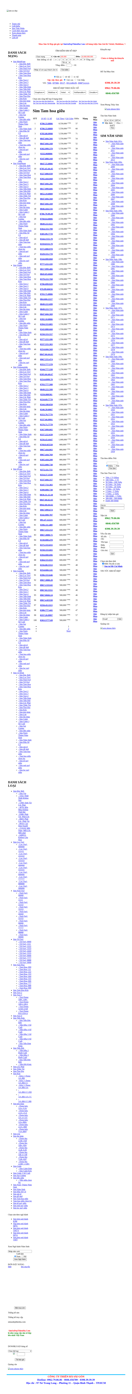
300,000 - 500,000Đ (114, 498)
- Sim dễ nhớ (23, 138)
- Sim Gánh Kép (25, 1171)
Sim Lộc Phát (18, 1067)
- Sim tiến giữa (24, 119)
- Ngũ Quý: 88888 (23, 931)
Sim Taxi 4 (17, 1016)
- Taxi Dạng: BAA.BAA (23, 1012)
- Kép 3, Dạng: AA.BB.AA (24, 1086)
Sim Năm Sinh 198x (114, 259)
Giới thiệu (16, 26)
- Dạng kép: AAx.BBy (23, 1121)
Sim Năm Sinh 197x (114, 308)
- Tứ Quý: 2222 (24, 946)
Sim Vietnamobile (20, 367)
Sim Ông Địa (18, 1071)
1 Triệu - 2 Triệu (112, 494)
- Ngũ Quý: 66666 (23, 922)
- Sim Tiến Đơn (24, 87)
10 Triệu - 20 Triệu (113, 487)
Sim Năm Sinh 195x (114, 405)
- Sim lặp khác (24, 105)
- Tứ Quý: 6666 (24, 955)
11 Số (49, 118)
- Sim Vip (22, 793)
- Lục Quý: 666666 (22, 873)
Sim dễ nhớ (17, 1196)
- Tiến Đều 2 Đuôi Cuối (23, 1051)
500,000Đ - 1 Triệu (113, 496)
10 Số (43, 118)
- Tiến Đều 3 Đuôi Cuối (23, 1056)
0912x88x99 (71, 83)
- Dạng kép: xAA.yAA (23, 1112)
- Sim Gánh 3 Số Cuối (23, 111)
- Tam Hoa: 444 (24, 976)
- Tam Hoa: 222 (24, 972)
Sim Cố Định (18, 673)
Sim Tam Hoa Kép (20, 990)
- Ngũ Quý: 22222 (23, 903)
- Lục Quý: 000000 (22, 845)
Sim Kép (16, 1074)
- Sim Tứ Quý (24, 71)
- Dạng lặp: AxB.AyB (22, 1149)
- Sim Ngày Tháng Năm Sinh (23, 124)
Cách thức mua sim (20, 31)
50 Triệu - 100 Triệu (114, 482)
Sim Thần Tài (18, 1069)
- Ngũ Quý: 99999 (23, 936)
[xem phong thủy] (15, 1369)
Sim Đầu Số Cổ (19, 1192)
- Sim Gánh (23, 108)
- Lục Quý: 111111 (22, 850)
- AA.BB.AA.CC (25, 1095)
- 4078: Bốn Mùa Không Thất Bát (23, 809)
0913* (62, 83)
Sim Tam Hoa (18, 965)
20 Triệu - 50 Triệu (113, 484)
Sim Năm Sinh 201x (114, 141)
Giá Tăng (60, 118)
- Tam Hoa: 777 (24, 983)
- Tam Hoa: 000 (24, 967)
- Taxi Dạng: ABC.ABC (23, 998)
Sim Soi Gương (19, 1175)
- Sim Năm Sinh (24, 129)
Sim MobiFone (19, 61)
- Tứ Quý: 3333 (24, 949)
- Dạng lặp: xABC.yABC (24, 1163)
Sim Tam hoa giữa (20, 1199)
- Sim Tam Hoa (24, 73)
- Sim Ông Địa (24, 96)
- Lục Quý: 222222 (22, 855)
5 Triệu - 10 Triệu (113, 489)
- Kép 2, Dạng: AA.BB (24, 1077)
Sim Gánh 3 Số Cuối (21, 1173)
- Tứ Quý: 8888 (24, 960)
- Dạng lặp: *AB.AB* (22, 1158)
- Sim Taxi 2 (23, 80)
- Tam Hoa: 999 (24, 988)
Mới (9, 1267)
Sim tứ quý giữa (19, 1203)
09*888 (55, 83)
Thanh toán (16, 35)
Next (69, 631)
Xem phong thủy (19, 33)
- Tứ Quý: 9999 (24, 962)
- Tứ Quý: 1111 (24, 944)
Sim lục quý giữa (20, 1208)
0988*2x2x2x (83, 83)
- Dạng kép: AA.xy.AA (23, 1116)
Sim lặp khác (18, 1136)
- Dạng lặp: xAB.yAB (22, 1139)
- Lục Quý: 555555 (22, 868)
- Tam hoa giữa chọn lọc (24, 146)
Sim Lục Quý (18, 842)
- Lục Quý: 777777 (22, 878)
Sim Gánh (17, 1166)
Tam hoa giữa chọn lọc (22, 1201)
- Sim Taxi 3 (23, 82)
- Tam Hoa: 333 (24, 974)
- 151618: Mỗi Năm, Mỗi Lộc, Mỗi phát (24, 830)
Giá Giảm (69, 118)
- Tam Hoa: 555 (24, 979)
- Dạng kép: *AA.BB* (23, 1130)
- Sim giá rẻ (23, 136)
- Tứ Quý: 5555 (24, 953)
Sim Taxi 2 (17, 993)
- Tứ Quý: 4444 (24, 951)
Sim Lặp (16, 1134)
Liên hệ (15, 38)
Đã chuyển (25, 1267)
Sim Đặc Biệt (18, 791)
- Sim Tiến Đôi (24, 89)
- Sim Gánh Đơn (25, 1168)
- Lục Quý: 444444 (22, 864)
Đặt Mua (95, 123)
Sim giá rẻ (17, 1194)
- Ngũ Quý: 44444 (23, 912)
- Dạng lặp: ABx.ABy (22, 1144)
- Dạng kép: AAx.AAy (23, 1107)
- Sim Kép (22, 99)
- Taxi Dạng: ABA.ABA (23, 1003)
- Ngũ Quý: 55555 (23, 917)
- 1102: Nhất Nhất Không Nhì (23, 798)
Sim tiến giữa (18, 1178)
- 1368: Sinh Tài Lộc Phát (25, 804)
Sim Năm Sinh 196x (114, 357)
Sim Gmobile (18, 571)
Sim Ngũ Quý (19, 891)
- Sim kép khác (24, 101)
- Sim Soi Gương (22, 116)
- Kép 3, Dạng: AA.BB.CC (24, 1081)
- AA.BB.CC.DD (25, 1091)
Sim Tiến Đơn (19, 1018)
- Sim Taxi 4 (23, 85)
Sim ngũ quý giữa (20, 1206)
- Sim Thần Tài (24, 94)
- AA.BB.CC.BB (24, 1100)
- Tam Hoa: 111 (24, 969)
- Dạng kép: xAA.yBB (23, 1125)
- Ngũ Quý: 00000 (23, 894)
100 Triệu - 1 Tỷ (112, 480)
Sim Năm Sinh (19, 1189)
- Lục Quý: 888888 (22, 882)
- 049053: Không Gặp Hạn (23, 837)
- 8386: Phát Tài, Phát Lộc (23, 815)
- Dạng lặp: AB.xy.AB (22, 1153)
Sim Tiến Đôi (18, 1048)
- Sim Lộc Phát (24, 92)
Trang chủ (16, 24)
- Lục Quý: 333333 (22, 859)
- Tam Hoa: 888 (24, 986)
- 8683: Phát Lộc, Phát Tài (23, 820)
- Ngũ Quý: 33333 (23, 908)
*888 (49, 83)
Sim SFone (17, 469)
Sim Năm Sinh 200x (114, 162)
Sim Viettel (17, 265)
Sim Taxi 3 (17, 995)
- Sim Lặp (22, 103)
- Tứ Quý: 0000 (24, 942)
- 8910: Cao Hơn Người (23, 824)
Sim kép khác (18, 1104)
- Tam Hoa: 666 (24, 981)
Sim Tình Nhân (18, 28)
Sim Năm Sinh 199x (114, 211)
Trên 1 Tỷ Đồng (112, 477)
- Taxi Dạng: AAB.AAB (23, 1007)
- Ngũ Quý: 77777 (23, 926)
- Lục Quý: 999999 (22, 887)
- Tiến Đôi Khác (25, 1064)
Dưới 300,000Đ (112, 501)
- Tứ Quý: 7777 (24, 958)
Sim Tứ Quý (18, 939)
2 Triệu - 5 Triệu (112, 491)
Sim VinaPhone (19, 163)
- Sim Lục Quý (24, 66)
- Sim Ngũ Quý (24, 68)
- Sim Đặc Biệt (24, 64)
